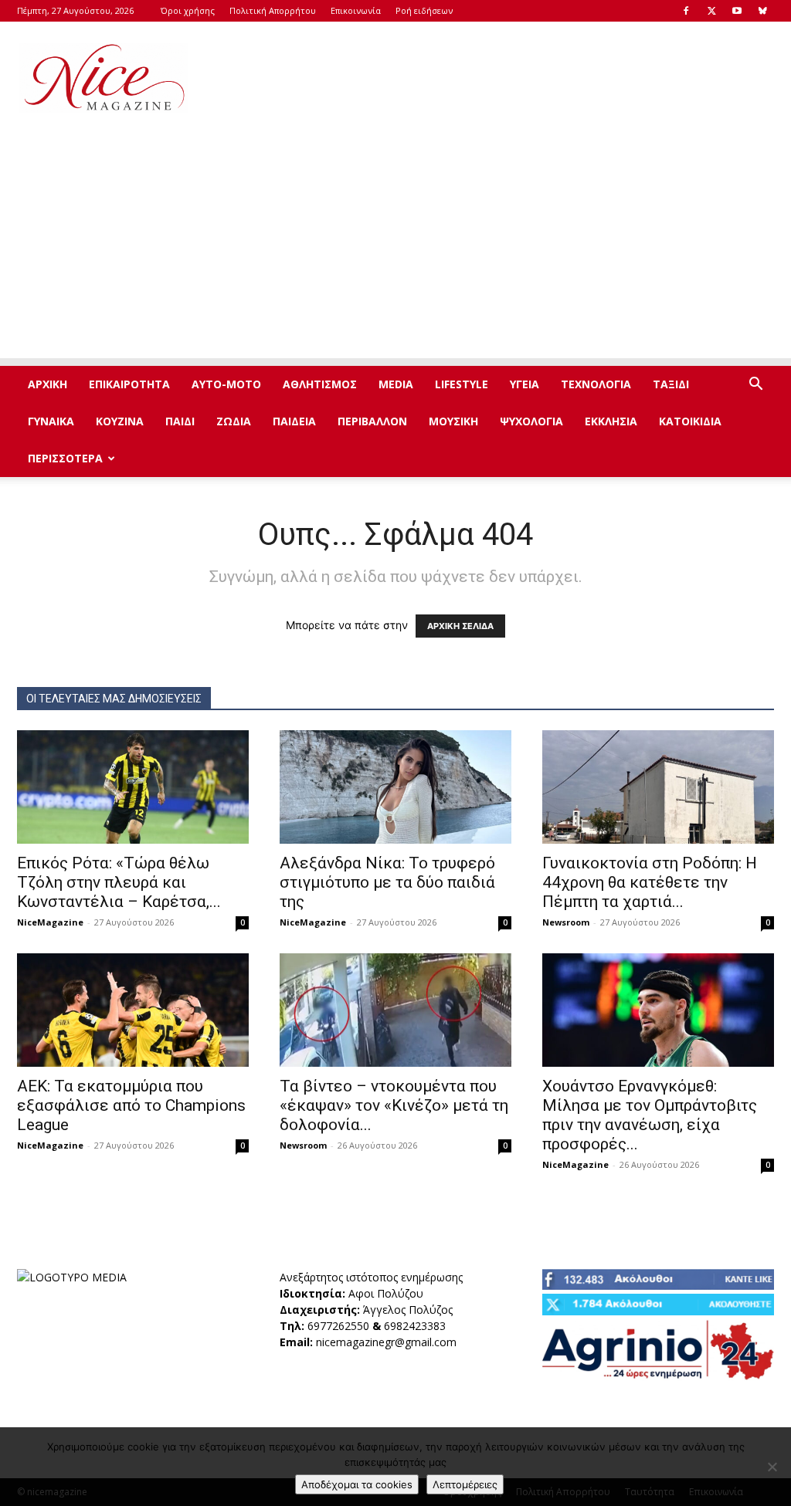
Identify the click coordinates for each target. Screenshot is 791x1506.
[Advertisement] (493, 78)
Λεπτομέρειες (465, 1484)
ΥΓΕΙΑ (524, 384)
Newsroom (565, 922)
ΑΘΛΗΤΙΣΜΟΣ (320, 384)
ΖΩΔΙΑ (233, 421)
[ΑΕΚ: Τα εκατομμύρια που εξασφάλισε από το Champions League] (133, 1010)
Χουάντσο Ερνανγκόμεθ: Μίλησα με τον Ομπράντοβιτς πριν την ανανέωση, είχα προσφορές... (649, 1115)
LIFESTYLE (461, 384)
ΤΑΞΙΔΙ (671, 384)
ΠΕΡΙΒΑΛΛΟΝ (372, 421)
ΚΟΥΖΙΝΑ (120, 421)
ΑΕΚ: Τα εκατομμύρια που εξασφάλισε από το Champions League (131, 1105)
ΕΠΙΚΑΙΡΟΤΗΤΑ (129, 384)
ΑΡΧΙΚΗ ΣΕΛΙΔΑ (460, 626)
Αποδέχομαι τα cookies (356, 1484)
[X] (711, 11)
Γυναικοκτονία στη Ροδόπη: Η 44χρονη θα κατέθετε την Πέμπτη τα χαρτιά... (649, 882)
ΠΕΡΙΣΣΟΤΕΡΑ (65, 458)
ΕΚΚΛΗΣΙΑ (611, 421)
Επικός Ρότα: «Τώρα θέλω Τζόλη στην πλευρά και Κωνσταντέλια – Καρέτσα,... (119, 882)
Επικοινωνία (356, 10)
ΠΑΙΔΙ (180, 421)
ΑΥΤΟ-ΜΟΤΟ (226, 384)
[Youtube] (737, 11)
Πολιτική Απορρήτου (272, 10)
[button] (755, 385)
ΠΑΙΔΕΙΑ (294, 421)
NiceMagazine (50, 922)
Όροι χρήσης (188, 10)
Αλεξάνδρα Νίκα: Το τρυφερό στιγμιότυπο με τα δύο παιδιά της (387, 882)
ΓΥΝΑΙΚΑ (51, 421)
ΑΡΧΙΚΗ (47, 384)
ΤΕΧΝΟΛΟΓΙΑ (596, 384)
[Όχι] (771, 1466)
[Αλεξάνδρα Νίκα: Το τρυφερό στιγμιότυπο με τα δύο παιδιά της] (395, 787)
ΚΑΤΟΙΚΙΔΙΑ (690, 421)
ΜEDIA (396, 384)
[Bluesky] (762, 11)
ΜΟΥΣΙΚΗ (453, 421)
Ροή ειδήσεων (424, 10)
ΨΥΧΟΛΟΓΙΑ (531, 421)
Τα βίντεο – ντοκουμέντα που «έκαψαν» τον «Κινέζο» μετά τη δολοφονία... (394, 1105)
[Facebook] (686, 11)
